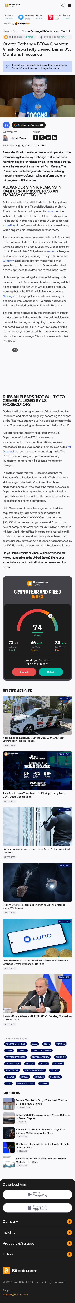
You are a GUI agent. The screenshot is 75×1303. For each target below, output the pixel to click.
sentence (55, 1077)
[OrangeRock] (22, 23)
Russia (24, 1077)
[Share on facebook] (35, 137)
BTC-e (47, 1044)
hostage (9, 296)
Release (10, 1077)
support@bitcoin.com (15, 1294)
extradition (9, 225)
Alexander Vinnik (15, 1044)
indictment (12, 1070)
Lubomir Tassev (18, 138)
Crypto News (15, 31)
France (29, 1063)
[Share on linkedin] (54, 137)
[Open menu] (69, 5)
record (51, 211)
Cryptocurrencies (15, 1057)
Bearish (24, 671)
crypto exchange (42, 1050)
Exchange (61, 1057)
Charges (60, 1044)
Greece (43, 1063)
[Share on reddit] (48, 137)
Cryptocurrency (40, 1057)
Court (9, 1050)
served (51, 251)
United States (25, 1083)
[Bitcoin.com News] (12, 6)
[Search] (62, 5)
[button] (42, 125)
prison (54, 1070)
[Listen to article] (6, 125)
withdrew (8, 260)
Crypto (22, 1050)
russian (39, 1077)
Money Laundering (34, 1070)
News (6, 31)
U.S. (8, 1083)
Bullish (50, 671)
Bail (34, 1044)
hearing (58, 1063)
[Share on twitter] (42, 137)
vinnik (43, 1083)
